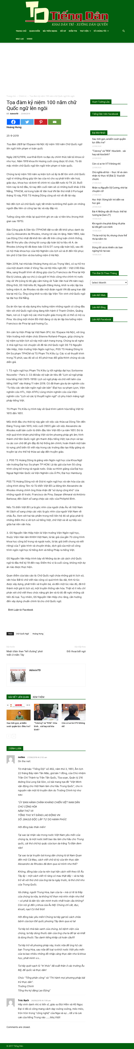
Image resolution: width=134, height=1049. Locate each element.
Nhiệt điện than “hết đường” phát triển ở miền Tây (25, 653)
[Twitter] (27, 122)
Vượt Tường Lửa (100, 102)
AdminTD (14, 113)
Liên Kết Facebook (101, 319)
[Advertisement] (67, 70)
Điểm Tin (73, 31)
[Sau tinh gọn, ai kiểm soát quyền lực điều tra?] (19, 712)
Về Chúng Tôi (100, 31)
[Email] (54, 122)
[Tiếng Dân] (67, 13)
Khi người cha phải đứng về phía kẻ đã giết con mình (108, 225)
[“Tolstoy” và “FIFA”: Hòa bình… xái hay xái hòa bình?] (46, 712)
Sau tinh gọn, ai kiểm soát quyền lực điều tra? (109, 141)
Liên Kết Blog (99, 307)
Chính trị (22, 96)
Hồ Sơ (63, 31)
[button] (123, 31)
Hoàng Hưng (38, 633)
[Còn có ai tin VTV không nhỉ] (74, 712)
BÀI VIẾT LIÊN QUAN (18, 697)
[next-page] (14, 736)
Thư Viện (84, 31)
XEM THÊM (38, 697)
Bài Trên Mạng (50, 31)
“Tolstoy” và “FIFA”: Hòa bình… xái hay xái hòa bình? (45, 726)
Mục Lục (20, 38)
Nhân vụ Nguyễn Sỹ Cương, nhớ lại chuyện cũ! (109, 189)
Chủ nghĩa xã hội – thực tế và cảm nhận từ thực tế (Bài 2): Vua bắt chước (109, 175)
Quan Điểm (34, 31)
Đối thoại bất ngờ (76, 651)
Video (29, 38)
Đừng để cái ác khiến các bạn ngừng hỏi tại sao (107, 249)
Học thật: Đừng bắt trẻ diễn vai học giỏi (108, 201)
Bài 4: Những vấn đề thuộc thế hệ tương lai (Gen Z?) (109, 213)
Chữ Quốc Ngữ (22, 633)
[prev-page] (9, 736)
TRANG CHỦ (21, 31)
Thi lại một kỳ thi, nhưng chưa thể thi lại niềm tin (109, 237)
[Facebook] (13, 122)
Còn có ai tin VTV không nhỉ (106, 163)
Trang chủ (11, 96)
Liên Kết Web (99, 295)
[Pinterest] (40, 122)
